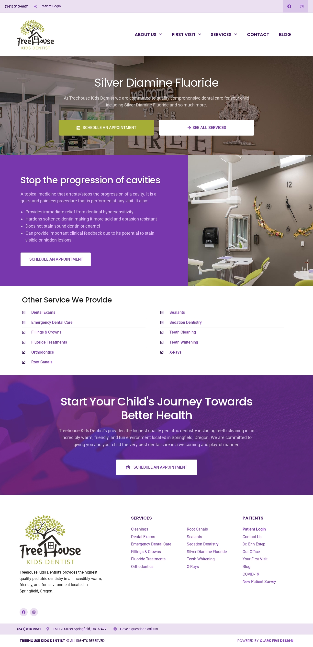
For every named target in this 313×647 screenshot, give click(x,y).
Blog (285, 34)
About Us (145, 34)
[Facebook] (289, 6)
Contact (258, 34)
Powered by (265, 640)
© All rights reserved (62, 640)
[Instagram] (302, 6)
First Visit (184, 34)
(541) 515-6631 (17, 6)
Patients (253, 518)
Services (221, 34)
